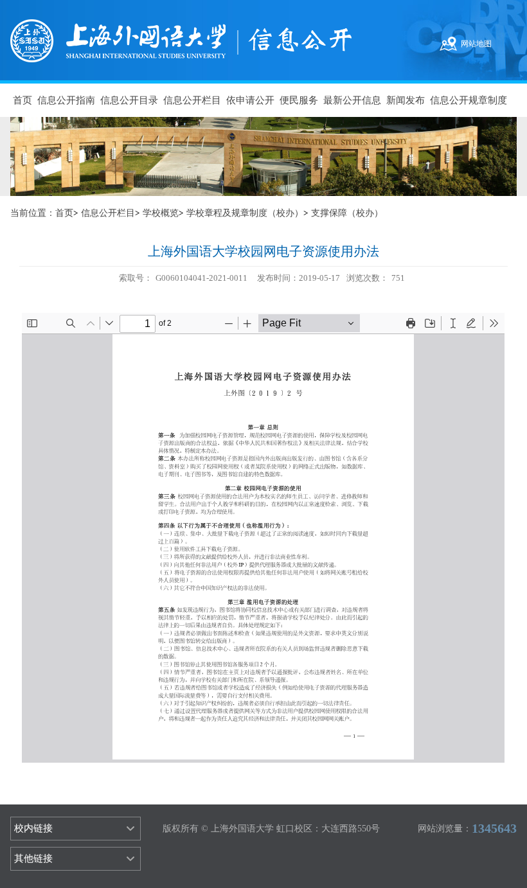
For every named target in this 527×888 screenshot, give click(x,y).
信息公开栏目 (192, 100)
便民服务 (299, 100)
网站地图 (476, 43)
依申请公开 (250, 100)
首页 (22, 100)
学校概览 (161, 213)
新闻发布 (405, 100)
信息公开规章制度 (468, 100)
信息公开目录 (129, 100)
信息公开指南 (66, 100)
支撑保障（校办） (347, 213)
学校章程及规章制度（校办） (244, 213)
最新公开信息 (352, 100)
